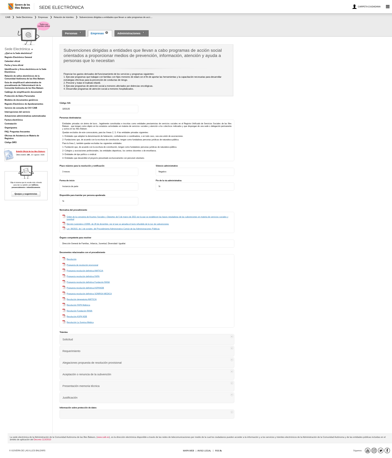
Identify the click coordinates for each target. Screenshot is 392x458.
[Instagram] (374, 450)
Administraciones (128, 33)
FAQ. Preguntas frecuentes (17, 132)
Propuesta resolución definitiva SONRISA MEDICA (89, 294)
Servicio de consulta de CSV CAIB (21, 108)
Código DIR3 (11, 142)
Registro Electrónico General (18, 57)
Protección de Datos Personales (20, 96)
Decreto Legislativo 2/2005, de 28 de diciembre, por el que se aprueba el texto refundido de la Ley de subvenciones (118, 224)
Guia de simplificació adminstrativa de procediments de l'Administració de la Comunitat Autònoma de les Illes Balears (24, 85)
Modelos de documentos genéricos (21, 100)
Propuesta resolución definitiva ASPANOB (85, 288)
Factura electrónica (14, 120)
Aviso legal (204, 450)
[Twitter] (380, 450)
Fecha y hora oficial (14, 65)
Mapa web (188, 450)
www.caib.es (103, 437)
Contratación (11, 124)
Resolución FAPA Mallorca (78, 305)
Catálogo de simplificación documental (23, 92)
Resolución (71, 259)
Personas (71, 33)
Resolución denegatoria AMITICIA (82, 299)
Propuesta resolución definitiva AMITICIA (85, 271)
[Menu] (388, 6)
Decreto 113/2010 (42, 439)
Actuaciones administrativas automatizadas (25, 116)
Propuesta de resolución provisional (82, 265)
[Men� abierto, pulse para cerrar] (32, 49)
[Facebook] (387, 450)
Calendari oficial (12, 61)
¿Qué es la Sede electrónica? (18, 53)
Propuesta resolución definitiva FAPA (83, 276)
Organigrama (11, 128)
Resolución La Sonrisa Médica (80, 322)
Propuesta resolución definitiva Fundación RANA (88, 282)
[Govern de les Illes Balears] (21, 6)
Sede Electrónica (17, 49)
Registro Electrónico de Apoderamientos (24, 104)
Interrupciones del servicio (17, 112)
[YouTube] (367, 450)
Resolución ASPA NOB (77, 316)
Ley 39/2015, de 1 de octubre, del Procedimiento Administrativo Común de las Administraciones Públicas (113, 229)
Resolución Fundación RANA (79, 311)
